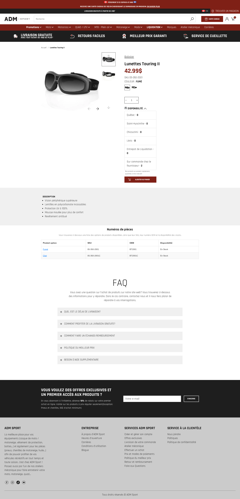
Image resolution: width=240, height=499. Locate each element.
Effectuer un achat (134, 450)
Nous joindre (174, 434)
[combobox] (115, 19)
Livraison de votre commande (140, 442)
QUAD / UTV (81, 27)
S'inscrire (191, 399)
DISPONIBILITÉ (135, 108)
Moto (48, 27)
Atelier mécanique (134, 446)
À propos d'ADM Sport (93, 434)
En (206, 11)
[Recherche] (192, 19)
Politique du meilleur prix (137, 458)
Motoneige (122, 27)
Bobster (129, 57)
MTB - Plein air (102, 27)
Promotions (32, 27)
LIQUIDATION (153, 27)
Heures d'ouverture (92, 438)
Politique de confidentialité (181, 442)
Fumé (45, 249)
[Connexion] (227, 19)
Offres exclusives (133, 438)
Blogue (85, 450)
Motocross (63, 27)
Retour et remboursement (138, 462)
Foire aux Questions (134, 466)
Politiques (172, 438)
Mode (137, 27)
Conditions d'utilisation (94, 446)
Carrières (86, 442)
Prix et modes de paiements (139, 454)
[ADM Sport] (16, 19)
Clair (45, 256)
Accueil (44, 47)
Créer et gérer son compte (138, 434)
